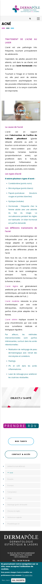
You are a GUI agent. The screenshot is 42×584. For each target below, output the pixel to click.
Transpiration (12, 492)
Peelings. (12, 361)
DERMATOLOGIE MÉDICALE (16, 466)
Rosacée (10, 479)
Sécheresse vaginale (14, 517)
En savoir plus (27, 575)
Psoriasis (10, 485)
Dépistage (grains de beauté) (17, 505)
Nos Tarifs (21, 441)
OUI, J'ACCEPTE (18, 580)
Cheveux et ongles (13, 511)
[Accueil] (21, 7)
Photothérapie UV (13, 524)
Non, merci (6, 580)
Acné (11, 473)
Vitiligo (9, 498)
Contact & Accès (21, 454)
